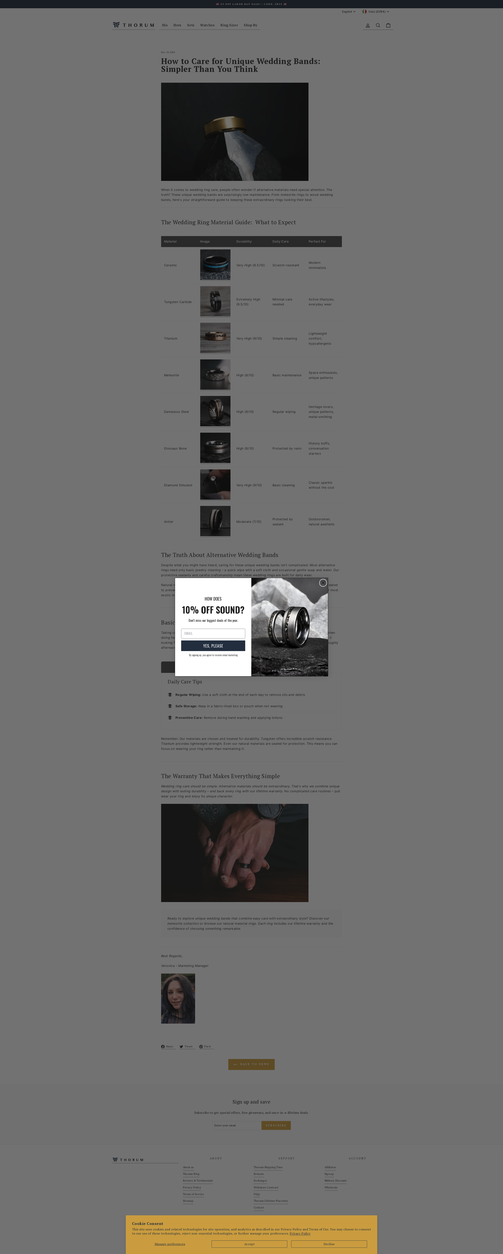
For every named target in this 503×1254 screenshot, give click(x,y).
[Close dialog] (323, 582)
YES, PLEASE (213, 646)
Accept (249, 1244)
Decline (329, 1244)
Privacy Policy (300, 1233)
